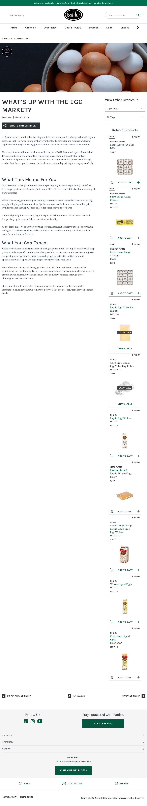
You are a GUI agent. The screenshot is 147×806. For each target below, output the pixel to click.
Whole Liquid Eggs (121, 584)
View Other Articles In (122, 100)
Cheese (124, 27)
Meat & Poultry (72, 27)
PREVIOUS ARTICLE (19, 696)
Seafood (93, 27)
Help (27, 783)
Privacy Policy (9, 797)
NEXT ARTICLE (131, 696)
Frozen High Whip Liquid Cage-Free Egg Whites (121, 529)
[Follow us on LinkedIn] (26, 722)
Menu (137, 137)
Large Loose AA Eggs (122, 144)
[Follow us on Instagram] (33, 722)
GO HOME (79, 696)
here (110, 3)
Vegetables (50, 27)
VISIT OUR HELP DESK (73, 770)
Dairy (109, 27)
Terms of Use (26, 797)
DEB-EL (113, 304)
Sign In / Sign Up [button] (17, 15)
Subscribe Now (103, 723)
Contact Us (75, 783)
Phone (123, 783)
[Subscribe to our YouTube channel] (39, 722)
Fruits (14, 27)
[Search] (138, 15)
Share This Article (23, 125)
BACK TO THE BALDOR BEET (17, 39)
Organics (30, 27)
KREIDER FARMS (117, 141)
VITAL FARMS (116, 467)
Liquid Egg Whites (120, 418)
